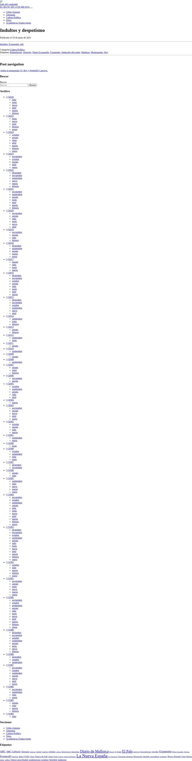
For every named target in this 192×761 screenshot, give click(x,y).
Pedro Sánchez (187, 757)
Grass (32, 757)
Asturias (32, 752)
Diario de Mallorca (94, 751)
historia (60, 757)
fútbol (21, 757)
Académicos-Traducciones (18, 23)
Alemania (10, 15)
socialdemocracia (34, 760)
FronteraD (5, 756)
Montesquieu (97, 52)
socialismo (45, 760)
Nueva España (174, 756)
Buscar (3, 82)
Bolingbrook (16, 52)
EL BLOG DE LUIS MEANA (15, 7)
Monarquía (138, 757)
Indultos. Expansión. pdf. (12, 44)
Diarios (111, 752)
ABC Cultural (13, 751)
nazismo (163, 757)
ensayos (136, 752)
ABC (3, 751)
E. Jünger (118, 752)
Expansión (55, 52)
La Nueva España (92, 755)
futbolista (15, 757)
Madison (85, 52)
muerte (146, 756)
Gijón (27, 756)
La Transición (113, 757)
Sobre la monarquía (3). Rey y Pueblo (18, 70)
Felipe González (177, 752)
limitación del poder (71, 52)
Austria (38, 752)
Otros (8, 20)
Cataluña (45, 752)
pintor (2, 760)
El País (127, 751)
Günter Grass (53, 757)
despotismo (75, 752)
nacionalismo (154, 757)
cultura (58, 752)
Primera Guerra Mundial (19, 760)
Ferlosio (186, 752)
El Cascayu (42, 70)
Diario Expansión (40, 52)
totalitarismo (62, 760)
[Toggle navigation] (31, 7)
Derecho (27, 52)
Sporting (53, 759)
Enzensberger (145, 752)
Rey (106, 52)
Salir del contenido (9, 4)
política (7, 760)
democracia (66, 752)
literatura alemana (125, 757)
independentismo (70, 757)
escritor (155, 751)
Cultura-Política (13, 17)
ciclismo (52, 752)
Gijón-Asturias (13, 12)
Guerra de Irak (41, 756)
